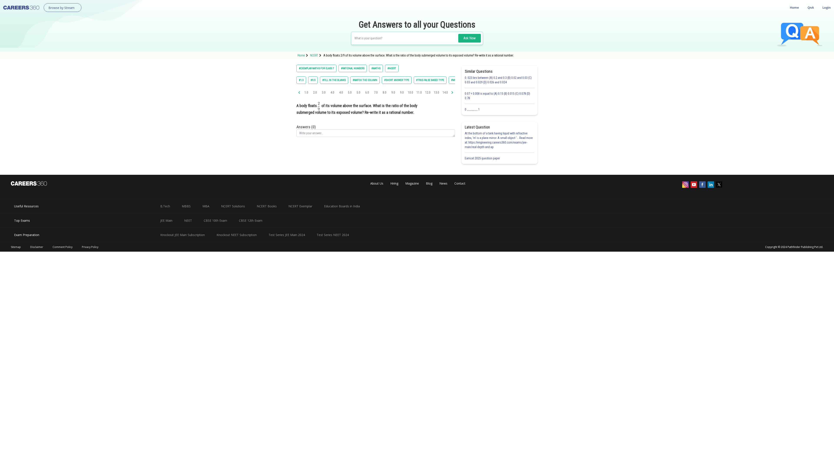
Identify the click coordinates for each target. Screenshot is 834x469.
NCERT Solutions (233, 206)
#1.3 (301, 80)
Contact (459, 183)
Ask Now (469, 38)
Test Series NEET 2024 (333, 235)
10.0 (410, 92)
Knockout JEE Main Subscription (182, 235)
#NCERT (391, 68)
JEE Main (166, 220)
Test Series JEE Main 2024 (286, 235)
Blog (429, 183)
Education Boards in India (342, 206)
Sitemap (16, 247)
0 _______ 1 (472, 109)
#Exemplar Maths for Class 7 (316, 68)
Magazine (412, 183)
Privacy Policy (90, 247)
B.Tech (165, 206)
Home (794, 7)
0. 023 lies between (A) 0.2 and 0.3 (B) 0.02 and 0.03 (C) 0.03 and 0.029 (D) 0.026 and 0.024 (498, 80)
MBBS (186, 206)
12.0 (427, 92)
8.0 (384, 92)
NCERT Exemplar (300, 206)
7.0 (376, 92)
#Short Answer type (396, 80)
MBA (205, 206)
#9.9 (313, 80)
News (443, 183)
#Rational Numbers (352, 68)
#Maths (376, 68)
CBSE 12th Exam (250, 220)
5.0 (350, 92)
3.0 (324, 92)
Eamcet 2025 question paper (483, 158)
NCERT (314, 55)
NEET (188, 220)
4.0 (332, 92)
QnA (811, 7)
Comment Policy (63, 247)
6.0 (367, 92)
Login (826, 7)
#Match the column (365, 80)
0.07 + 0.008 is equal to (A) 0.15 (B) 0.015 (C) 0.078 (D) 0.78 (497, 96)
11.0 (419, 92)
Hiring (394, 183)
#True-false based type (430, 80)
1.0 (306, 92)
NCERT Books (267, 206)
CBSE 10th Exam (215, 220)
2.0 (315, 92)
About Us (376, 183)
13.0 (436, 92)
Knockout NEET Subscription (237, 235)
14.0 (445, 92)
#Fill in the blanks (334, 80)
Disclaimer (36, 247)
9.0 (393, 92)
